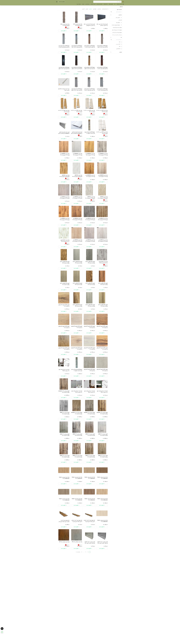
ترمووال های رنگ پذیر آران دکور (117, 32)
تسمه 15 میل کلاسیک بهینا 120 (117, 34)
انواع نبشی (120, 20)
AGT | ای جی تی (118, 44)
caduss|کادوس (118, 48)
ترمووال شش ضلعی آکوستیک (117, 27)
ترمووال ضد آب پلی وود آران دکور (117, 30)
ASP (119, 46)
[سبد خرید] (56, 1)
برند (121, 37)
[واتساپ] (2, 632)
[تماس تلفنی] (2, 628)
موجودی (120, 52)
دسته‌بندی (120, 14)
